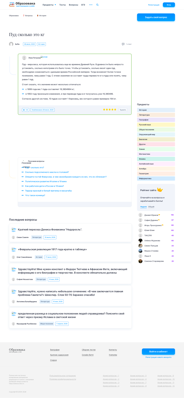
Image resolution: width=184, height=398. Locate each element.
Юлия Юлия (149, 230)
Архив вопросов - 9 (165, 376)
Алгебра (142, 169)
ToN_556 (148, 235)
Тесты (62, 5)
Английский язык (146, 164)
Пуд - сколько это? (34, 167)
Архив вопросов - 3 (111, 382)
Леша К (147, 256)
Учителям (113, 355)
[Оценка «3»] (110, 110)
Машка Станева (151, 251)
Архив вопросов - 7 (138, 382)
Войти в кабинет (158, 351)
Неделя (143, 207)
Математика (144, 154)
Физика (142, 159)
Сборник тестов (89, 350)
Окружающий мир (147, 134)
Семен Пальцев (151, 246)
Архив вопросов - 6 (138, 379)
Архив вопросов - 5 (138, 376)
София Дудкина (151, 220)
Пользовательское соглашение (62, 376)
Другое (142, 144)
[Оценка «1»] (104, 110)
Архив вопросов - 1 (111, 376)
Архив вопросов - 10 (166, 379)
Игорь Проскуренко (153, 225)
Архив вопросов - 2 (111, 379)
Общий (151, 207)
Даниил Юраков (151, 215)
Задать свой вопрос (156, 17)
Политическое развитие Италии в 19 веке (46, 181)
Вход (169, 5)
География (143, 120)
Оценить (123, 110)
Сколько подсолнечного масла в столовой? (47, 172)
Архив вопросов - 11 (165, 382)
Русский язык (145, 125)
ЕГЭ (83, 5)
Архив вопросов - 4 (111, 386)
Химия (142, 149)
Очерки (53, 360)
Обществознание (46, 324)
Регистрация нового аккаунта (158, 357)
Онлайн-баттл (88, 355)
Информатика (145, 178)
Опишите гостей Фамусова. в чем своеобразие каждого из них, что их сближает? (66, 176)
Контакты (113, 350)
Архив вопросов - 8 (138, 386)
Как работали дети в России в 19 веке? (44, 186)
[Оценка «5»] (115, 110)
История (41, 44)
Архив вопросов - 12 (166, 386)
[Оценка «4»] (112, 110)
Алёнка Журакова (152, 240)
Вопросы (73, 5)
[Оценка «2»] (107, 110)
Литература (36, 237)
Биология (143, 139)
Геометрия (144, 173)
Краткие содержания (59, 355)
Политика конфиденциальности (62, 379)
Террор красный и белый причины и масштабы (48, 190)
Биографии (54, 350)
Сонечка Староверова (154, 261)
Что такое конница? (35, 195)
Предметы (48, 5)
